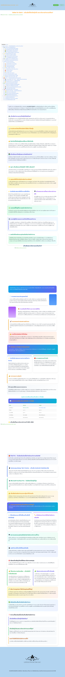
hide (7, 44)
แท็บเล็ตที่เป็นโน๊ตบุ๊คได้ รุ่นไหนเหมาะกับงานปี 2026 (8, 5)
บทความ (17, 5)
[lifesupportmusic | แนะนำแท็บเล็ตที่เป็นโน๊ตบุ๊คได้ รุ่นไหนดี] (32, 5)
